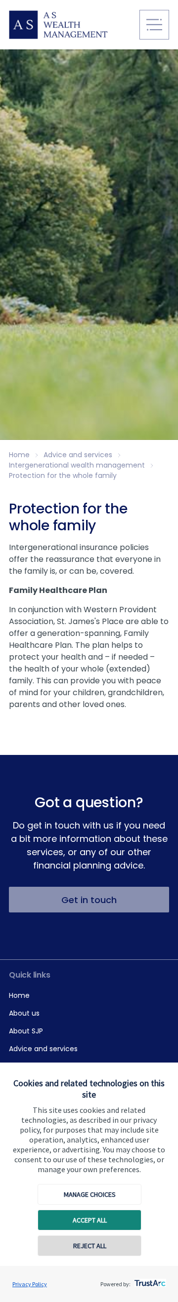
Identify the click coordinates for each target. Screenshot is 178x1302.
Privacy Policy (29, 1284)
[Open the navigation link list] (154, 24)
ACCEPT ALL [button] (90, 1220)
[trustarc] (149, 1280)
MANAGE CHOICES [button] (90, 1194)
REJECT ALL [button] (89, 1245)
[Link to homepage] (70, 24)
